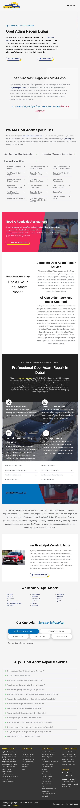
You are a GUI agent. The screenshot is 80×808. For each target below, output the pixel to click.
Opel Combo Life (36, 598)
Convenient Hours (47, 479)
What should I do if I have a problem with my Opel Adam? (27, 713)
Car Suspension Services (50, 762)
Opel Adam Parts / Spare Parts (36, 186)
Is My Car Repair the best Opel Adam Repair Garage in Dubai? (29, 732)
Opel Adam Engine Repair (14, 174)
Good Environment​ (11, 479)
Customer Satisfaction (13, 475)
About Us (25, 766)
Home (24, 752)
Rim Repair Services (48, 754)
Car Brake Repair (47, 764)
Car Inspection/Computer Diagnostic (49, 788)
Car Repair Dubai (27, 762)
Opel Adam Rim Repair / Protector (59, 186)
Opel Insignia (10, 598)
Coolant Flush (58, 192)
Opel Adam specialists (25, 378)
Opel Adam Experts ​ (48, 465)
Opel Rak (34, 603)
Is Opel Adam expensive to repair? (19, 675)
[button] (21, 154)
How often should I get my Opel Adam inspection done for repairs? (30, 727)
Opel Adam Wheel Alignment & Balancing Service (38, 200)
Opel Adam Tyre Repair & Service (36, 174)
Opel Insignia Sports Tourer (14, 603)
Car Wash (45, 796)
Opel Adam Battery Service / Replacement (61, 167)
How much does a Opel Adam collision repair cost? (25, 680)
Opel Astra (10, 594)
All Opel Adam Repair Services (52, 475)
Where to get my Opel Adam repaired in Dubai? (23, 736)
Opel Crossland (11, 605)
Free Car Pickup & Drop (14, 161)
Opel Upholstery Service (59, 197)
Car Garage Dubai (28, 757)
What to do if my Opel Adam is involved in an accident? (26, 685)
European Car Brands (69, 757)
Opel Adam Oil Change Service (13, 193)
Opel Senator (59, 596)
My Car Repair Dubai (18, 88)
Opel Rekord (35, 601)
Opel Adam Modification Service (18, 154)
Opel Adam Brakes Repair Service (14, 180)
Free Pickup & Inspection (50, 470)
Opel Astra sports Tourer (13, 601)
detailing (68, 139)
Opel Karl (58, 598)
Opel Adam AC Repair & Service (60, 174)
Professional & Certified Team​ (15, 470)
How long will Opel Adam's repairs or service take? (24, 718)
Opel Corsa (10, 596)
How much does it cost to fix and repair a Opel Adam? (25, 671)
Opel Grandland (36, 594)
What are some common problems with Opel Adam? (25, 708)
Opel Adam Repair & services (32, 136)
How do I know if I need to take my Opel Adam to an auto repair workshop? (33, 694)
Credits (15, 805)
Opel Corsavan (60, 594)
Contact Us (25, 764)
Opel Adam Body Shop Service (36, 193)
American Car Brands (69, 754)
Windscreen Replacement (58, 180)
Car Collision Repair (48, 793)
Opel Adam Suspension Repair (37, 180)
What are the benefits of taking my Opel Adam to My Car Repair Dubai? (31, 699)
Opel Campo (35, 605)
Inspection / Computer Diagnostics (57, 154)
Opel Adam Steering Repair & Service (37, 167)
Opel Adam (59, 601)
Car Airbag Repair (48, 779)
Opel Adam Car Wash (15, 198)
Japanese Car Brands (69, 752)
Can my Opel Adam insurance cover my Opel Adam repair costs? (29, 722)
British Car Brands (68, 762)
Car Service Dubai (28, 754)
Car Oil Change (47, 776)
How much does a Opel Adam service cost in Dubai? (25, 704)
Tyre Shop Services (48, 752)
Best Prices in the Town (13, 465)
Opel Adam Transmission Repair (14, 186)
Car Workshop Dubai (28, 759)
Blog (23, 769)
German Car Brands (68, 764)
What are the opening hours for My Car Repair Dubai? (25, 690)
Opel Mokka (35, 596)
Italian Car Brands (68, 759)
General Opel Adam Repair (14, 167)
